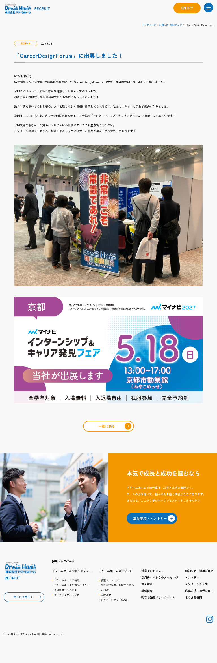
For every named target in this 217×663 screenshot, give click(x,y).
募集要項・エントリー (150, 518)
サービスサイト (23, 597)
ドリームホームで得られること (72, 585)
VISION (105, 590)
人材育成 (106, 595)
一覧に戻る (106, 426)
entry (187, 7)
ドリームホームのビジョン (116, 571)
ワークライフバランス (66, 595)
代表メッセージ (110, 580)
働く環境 (147, 584)
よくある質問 (193, 597)
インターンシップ (196, 584)
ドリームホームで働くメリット (72, 571)
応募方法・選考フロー (199, 591)
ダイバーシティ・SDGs (114, 600)
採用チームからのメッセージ (159, 577)
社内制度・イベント (65, 590)
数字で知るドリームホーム (158, 597)
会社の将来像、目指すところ (117, 585)
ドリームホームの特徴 (66, 580)
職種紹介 (147, 591)
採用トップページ (63, 561)
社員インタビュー (152, 571)
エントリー (192, 577)
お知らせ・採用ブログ (199, 571)
